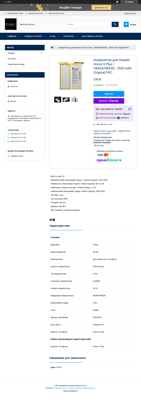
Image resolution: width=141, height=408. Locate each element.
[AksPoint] (11, 29)
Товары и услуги (33, 36)
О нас (53, 36)
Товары (11, 53)
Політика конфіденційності (84, 388)
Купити (109, 94)
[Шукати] (115, 24)
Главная (11, 36)
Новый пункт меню (16, 64)
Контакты (68, 36)
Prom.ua (83, 386)
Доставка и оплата (92, 36)
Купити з (104, 101)
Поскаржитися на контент (63, 388)
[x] (54, 220)
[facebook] (51, 220)
